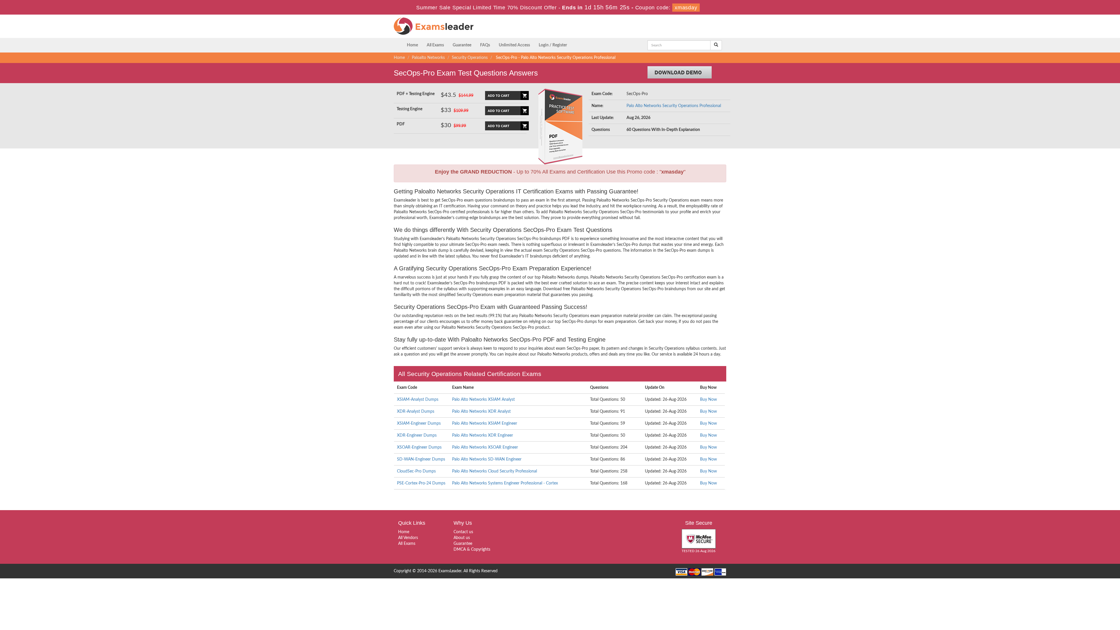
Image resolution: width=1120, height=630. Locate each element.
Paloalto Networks (428, 58)
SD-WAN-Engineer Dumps (421, 459)
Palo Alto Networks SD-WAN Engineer (487, 459)
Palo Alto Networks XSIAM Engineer (484, 423)
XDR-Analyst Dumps (415, 412)
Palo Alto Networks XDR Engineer (482, 435)
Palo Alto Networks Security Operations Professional (673, 106)
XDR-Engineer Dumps (417, 435)
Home (412, 45)
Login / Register (553, 45)
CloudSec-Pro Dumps (416, 471)
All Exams (435, 45)
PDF (401, 124)
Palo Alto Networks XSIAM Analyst (483, 400)
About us (462, 538)
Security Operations (470, 58)
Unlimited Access (514, 45)
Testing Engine (409, 109)
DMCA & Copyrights (472, 549)
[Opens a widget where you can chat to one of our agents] (1080, 596)
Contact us (463, 532)
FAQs (485, 45)
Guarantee (462, 45)
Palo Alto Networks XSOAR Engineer (485, 447)
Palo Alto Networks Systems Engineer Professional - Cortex (505, 483)
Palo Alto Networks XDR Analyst (481, 412)
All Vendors (408, 538)
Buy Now (708, 400)
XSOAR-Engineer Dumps (419, 447)
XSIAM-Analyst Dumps (417, 400)
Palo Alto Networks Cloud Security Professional (494, 471)
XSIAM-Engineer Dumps (419, 423)
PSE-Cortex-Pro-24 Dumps (421, 483)
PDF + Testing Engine (416, 94)
